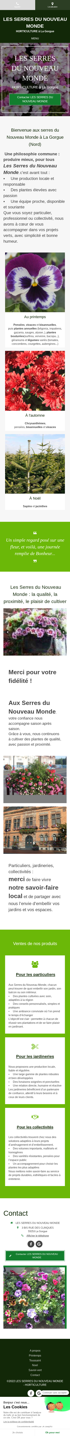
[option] (35, 632)
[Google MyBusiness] (39, 1244)
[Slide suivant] (63, 632)
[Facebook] (31, 1244)
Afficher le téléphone (38, 1235)
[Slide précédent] (7, 632)
